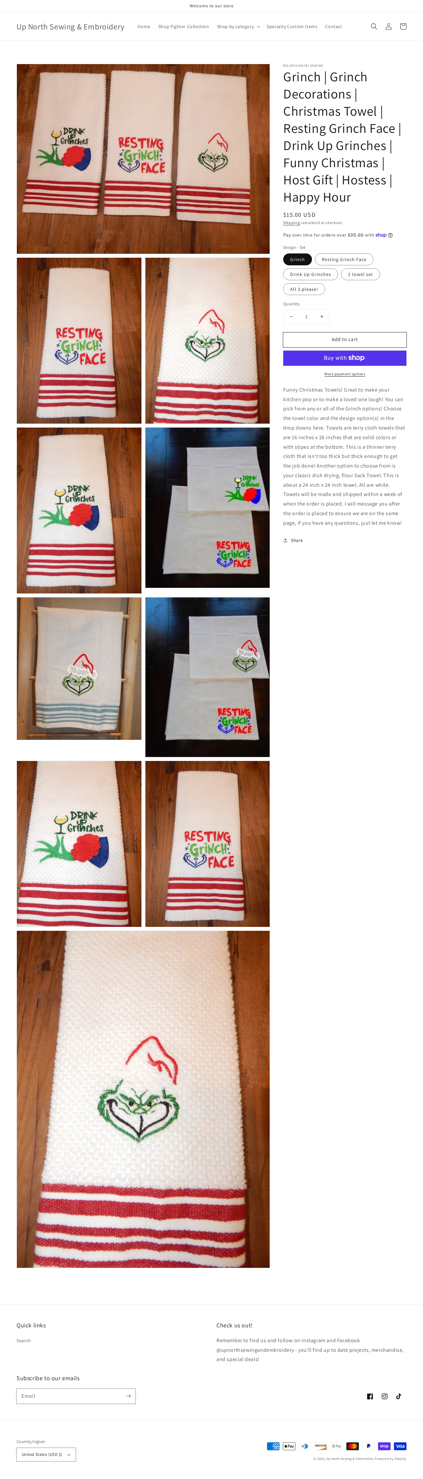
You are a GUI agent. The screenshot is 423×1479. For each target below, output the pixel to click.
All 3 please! (304, 289)
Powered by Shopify (390, 1459)
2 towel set (360, 274)
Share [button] (297, 540)
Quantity (291, 304)
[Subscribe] (128, 1396)
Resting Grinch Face (344, 259)
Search (24, 1341)
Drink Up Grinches (310, 274)
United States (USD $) (42, 1454)
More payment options (345, 373)
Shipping (291, 222)
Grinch (297, 259)
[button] (238, 26)
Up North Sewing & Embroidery (350, 1459)
